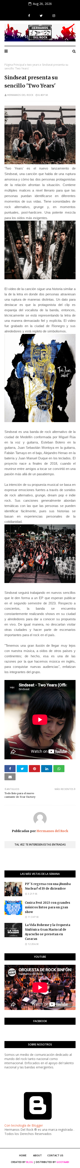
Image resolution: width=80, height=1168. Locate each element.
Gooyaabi (62, 1162)
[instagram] (53, 15)
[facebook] (29, 15)
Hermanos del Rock (20, 95)
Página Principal (14, 65)
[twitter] (41, 15)
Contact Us (55, 1155)
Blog (29, 1162)
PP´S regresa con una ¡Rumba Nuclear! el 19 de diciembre (48, 886)
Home (22, 1155)
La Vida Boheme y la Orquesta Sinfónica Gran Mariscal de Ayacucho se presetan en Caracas (47, 932)
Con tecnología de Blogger (23, 1125)
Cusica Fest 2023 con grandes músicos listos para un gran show (47, 907)
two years (33, 65)
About (37, 1155)
